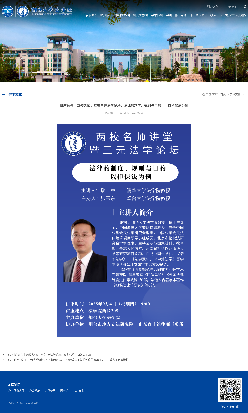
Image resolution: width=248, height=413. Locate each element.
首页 (223, 94)
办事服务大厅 (16, 390)
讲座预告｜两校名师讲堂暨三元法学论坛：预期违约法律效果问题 (51, 354)
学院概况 (91, 15)
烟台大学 (213, 6)
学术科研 (157, 15)
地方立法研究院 (235, 15)
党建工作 (187, 15)
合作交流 (201, 15)
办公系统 (34, 390)
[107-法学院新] (37, 11)
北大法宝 (78, 390)
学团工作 (172, 15)
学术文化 (235, 94)
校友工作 (216, 15)
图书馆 (64, 390)
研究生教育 (140, 15)
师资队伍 (106, 15)
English (231, 6)
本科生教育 (122, 15)
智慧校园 (50, 390)
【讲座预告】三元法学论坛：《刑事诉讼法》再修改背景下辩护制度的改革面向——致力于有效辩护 (70, 359)
